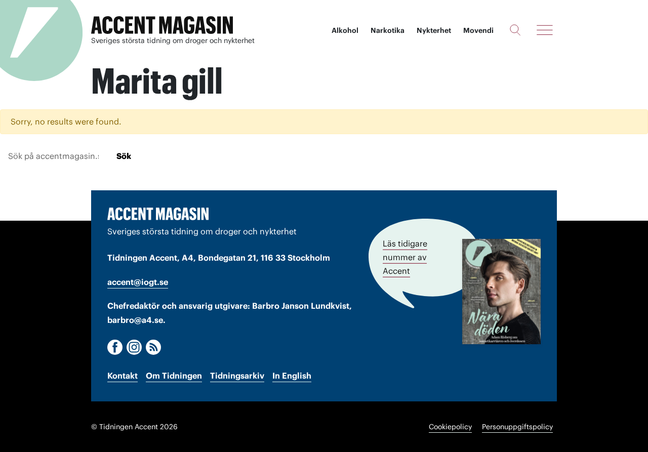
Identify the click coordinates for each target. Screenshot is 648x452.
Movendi (478, 30)
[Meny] (545, 30)
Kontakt (122, 376)
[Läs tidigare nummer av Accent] (501, 291)
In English (291, 376)
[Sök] (515, 29)
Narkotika (387, 30)
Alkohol (345, 30)
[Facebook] (115, 347)
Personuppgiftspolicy (517, 426)
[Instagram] (134, 347)
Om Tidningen (174, 376)
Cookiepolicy (450, 426)
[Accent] (158, 214)
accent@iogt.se (137, 282)
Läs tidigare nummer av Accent (405, 257)
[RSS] (153, 347)
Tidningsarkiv (237, 376)
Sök (123, 156)
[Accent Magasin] (162, 25)
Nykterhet (434, 30)
